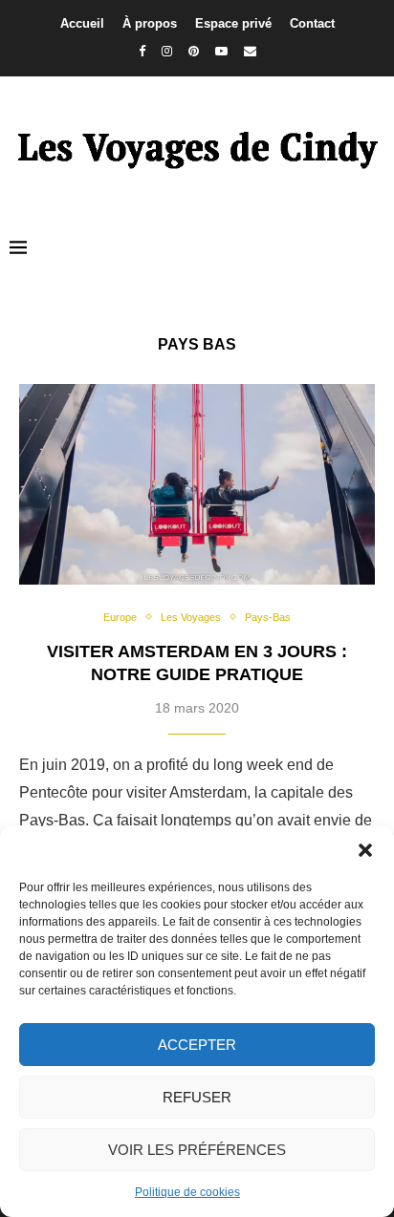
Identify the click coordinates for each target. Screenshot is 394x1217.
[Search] (374, 248)
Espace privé (233, 23)
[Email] (250, 51)
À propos (149, 23)
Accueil (82, 23)
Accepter (197, 1044)
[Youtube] (221, 51)
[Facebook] (142, 51)
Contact (312, 23)
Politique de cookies (187, 1192)
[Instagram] (167, 51)
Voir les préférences (197, 1150)
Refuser (197, 1097)
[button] (365, 850)
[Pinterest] (193, 51)
